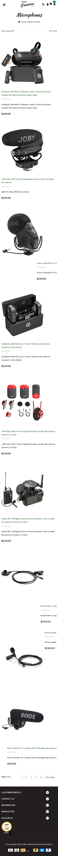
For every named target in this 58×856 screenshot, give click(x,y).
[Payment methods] (10, 850)
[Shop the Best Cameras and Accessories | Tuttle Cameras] (27, 4)
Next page (50, 777)
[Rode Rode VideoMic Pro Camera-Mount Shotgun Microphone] (22, 719)
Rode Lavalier (51, 632)
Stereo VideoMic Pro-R (47, 263)
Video (23, 22)
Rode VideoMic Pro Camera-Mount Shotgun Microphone (32, 748)
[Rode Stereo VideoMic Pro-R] (22, 234)
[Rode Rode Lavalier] (22, 658)
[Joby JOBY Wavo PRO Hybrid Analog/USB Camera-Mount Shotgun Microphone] (22, 150)
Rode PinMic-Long (49, 606)
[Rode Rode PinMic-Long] (22, 577)
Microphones (34, 22)
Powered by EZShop (43, 844)
